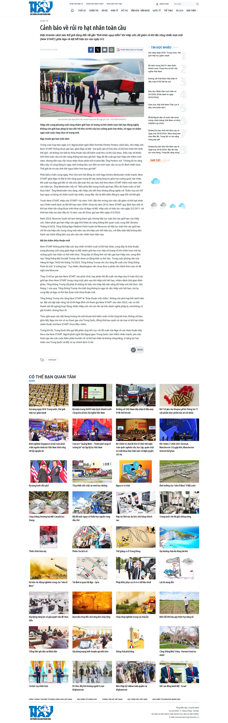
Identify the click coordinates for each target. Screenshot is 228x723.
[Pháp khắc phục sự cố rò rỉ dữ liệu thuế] (136, 568)
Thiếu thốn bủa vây (37, 551)
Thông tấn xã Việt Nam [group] (112, 699)
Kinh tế (114, 10)
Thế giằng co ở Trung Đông (128, 551)
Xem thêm (191, 10)
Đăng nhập (164, 4)
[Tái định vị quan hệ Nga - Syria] (92, 568)
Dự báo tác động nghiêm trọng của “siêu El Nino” (48, 584)
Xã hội (105, 10)
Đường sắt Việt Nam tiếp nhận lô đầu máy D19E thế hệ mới (162, 80)
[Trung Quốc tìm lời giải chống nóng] (179, 502)
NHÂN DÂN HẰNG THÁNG (94, 4)
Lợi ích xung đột (167, 582)
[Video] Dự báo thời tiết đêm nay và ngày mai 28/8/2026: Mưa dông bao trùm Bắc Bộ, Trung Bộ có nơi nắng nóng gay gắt (164, 135)
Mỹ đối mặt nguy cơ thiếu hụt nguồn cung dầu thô (91, 518)
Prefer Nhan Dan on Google (131, 50)
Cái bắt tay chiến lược (38, 686)
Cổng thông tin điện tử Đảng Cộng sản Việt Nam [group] (50, 699)
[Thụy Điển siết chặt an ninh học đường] (92, 471)
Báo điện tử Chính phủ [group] (87, 699)
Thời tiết (155, 160)
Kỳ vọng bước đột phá (39, 485)
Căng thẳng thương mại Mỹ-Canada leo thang (46, 518)
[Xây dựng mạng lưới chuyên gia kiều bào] (92, 637)
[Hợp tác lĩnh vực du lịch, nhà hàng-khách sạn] (136, 502)
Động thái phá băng (125, 651)
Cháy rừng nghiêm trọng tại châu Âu (132, 616)
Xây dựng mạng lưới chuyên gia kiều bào (90, 651)
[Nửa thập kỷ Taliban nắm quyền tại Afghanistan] (136, 672)
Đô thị (124, 10)
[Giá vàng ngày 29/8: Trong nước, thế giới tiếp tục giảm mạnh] (48, 395)
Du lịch (179, 10)
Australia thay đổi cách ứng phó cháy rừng (91, 616)
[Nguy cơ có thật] (136, 471)
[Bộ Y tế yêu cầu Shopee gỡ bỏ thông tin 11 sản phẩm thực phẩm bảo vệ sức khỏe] (179, 395)
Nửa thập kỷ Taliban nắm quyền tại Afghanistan (131, 687)
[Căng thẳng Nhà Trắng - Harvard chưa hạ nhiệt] (179, 637)
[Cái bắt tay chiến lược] (48, 672)
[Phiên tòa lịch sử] (92, 537)
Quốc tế (157, 10)
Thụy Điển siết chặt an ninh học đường (89, 485)
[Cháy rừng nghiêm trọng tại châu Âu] (136, 603)
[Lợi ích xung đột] (179, 568)
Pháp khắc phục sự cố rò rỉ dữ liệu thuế (133, 582)
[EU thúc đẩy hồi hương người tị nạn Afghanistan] (92, 672)
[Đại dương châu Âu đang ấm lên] (179, 537)
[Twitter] (98, 50)
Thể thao (168, 10)
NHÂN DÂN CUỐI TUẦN (114, 4)
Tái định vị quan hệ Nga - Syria (85, 582)
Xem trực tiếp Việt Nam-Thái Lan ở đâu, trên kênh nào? (163, 106)
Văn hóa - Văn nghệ (140, 10)
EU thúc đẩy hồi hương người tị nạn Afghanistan (88, 687)
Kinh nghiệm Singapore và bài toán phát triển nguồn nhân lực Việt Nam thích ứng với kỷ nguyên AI (47, 447)
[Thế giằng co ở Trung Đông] (136, 537)
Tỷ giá (166, 160)
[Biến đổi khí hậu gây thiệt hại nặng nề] (179, 603)
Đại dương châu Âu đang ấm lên (174, 551)
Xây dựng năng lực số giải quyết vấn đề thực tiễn (48, 618)
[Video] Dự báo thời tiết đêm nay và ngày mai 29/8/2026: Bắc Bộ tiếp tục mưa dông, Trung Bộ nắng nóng (163, 149)
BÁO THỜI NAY (41, 8)
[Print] (111, 50)
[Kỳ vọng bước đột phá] (48, 471)
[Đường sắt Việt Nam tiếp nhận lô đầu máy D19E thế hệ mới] (136, 395)
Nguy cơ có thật (123, 485)
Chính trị (93, 10)
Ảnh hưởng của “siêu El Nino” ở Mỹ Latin (178, 485)
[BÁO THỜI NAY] (72, 10)
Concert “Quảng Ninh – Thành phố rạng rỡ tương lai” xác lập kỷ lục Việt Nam (91, 445)
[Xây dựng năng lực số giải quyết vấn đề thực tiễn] (48, 603)
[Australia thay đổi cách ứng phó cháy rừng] (92, 603)
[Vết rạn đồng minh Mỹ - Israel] (179, 672)
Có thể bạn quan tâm (52, 376)
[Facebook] (91, 50)
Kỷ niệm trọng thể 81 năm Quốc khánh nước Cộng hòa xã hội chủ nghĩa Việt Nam (162, 68)
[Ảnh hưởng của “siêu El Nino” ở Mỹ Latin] (179, 471)
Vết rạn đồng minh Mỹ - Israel (173, 686)
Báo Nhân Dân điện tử (41, 712)
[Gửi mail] (105, 50)
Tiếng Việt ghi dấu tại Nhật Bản (43, 651)
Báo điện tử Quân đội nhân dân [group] (166, 699)
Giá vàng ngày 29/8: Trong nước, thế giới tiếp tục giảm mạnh (164, 54)
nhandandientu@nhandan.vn (187, 717)
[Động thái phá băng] (136, 637)
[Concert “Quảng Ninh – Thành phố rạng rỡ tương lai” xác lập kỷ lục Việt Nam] (92, 430)
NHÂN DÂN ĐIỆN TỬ (76, 4)
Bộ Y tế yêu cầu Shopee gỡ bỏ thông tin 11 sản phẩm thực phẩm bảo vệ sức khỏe (179, 411)
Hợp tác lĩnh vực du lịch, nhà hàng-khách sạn (134, 518)
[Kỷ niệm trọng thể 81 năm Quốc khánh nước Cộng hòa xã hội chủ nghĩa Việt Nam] (92, 395)
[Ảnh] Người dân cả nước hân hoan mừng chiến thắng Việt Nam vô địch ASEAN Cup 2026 (164, 120)
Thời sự (82, 10)
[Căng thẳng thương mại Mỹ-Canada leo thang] (48, 502)
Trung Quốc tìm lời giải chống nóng (175, 516)
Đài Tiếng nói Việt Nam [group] (137, 699)
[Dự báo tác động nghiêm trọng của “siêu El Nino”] (48, 568)
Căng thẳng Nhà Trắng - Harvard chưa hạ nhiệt (178, 653)
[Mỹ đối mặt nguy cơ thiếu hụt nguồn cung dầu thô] (92, 502)
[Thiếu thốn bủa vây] (48, 537)
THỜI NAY (52, 360)
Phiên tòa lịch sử (79, 551)
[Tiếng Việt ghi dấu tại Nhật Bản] (48, 637)
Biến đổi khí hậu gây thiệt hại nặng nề (177, 616)
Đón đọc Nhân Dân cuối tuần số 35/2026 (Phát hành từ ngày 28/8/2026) (162, 94)
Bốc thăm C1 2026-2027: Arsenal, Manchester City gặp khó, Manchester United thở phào (177, 447)
